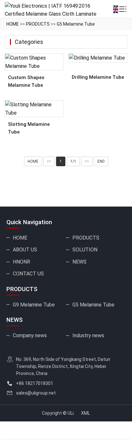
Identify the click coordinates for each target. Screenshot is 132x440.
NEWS (79, 262)
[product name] (34, 62)
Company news (30, 335)
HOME (12, 24)
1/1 (73, 161)
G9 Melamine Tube (34, 305)
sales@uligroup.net (36, 392)
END (101, 161)
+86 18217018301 (34, 383)
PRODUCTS (38, 24)
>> (87, 161)
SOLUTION (84, 250)
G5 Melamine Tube (76, 24)
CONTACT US (28, 274)
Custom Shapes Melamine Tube (26, 81)
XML (85, 413)
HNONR (21, 262)
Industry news (88, 335)
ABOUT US (25, 250)
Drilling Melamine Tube (98, 77)
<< (49, 161)
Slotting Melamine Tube (29, 128)
